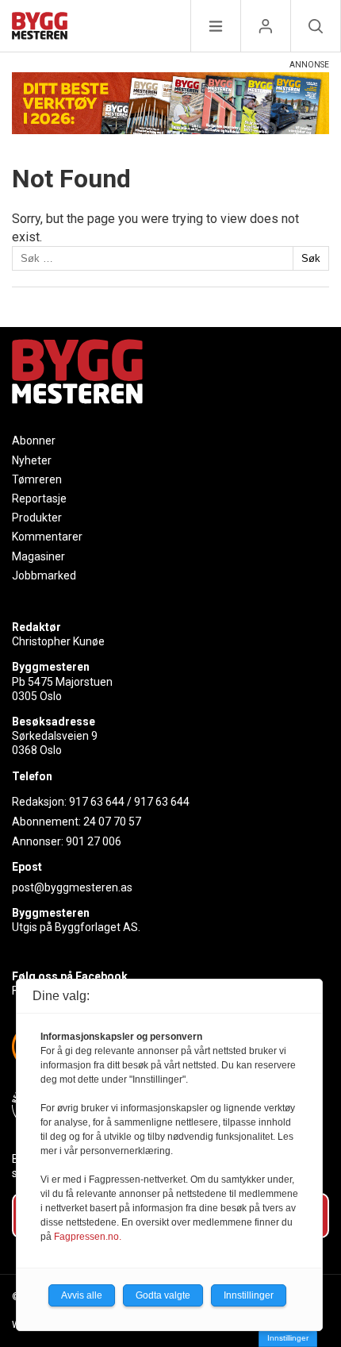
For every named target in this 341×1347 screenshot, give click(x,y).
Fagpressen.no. (87, 1236)
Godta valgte (163, 1295)
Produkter (37, 517)
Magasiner (38, 556)
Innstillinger (287, 1338)
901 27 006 (93, 841)
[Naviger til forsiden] (39, 28)
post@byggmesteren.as (72, 887)
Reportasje (39, 498)
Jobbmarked (44, 575)
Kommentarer (47, 536)
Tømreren (37, 479)
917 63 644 (97, 801)
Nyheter (32, 460)
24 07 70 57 (112, 821)
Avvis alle (81, 1295)
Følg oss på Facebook (70, 976)
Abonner (34, 440)
